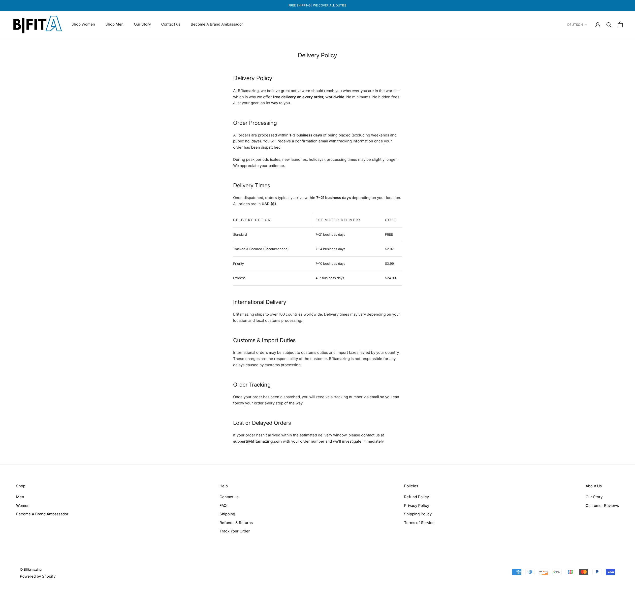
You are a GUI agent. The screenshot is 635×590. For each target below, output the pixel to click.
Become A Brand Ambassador (217, 24)
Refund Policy (416, 496)
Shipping (227, 514)
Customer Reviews (602, 505)
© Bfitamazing (31, 569)
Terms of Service (419, 522)
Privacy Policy (416, 505)
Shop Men (114, 24)
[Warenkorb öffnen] (620, 24)
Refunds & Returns (236, 522)
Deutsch (575, 25)
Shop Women (83, 24)
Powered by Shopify (38, 576)
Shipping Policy (418, 514)
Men (20, 496)
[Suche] (609, 24)
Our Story (142, 24)
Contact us (170, 24)
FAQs (224, 505)
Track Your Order (235, 531)
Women (23, 505)
